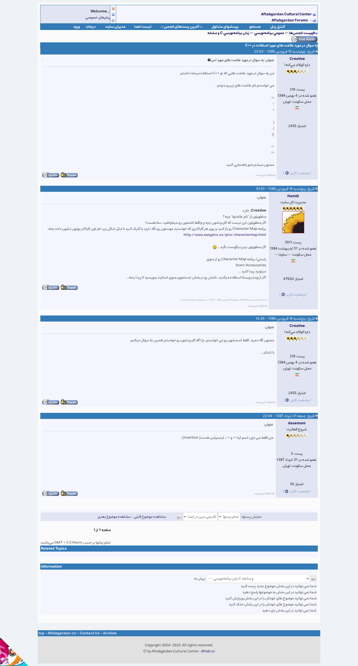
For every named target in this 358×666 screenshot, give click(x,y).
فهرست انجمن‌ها (302, 33)
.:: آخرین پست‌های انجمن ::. (181, 26)
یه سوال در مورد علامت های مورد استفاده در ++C (281, 45)
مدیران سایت (115, 26)
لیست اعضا (142, 26)
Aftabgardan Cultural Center (286, 14)
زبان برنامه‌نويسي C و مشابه (228, 33)
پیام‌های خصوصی (97, 17)
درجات (91, 26)
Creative (297, 59)
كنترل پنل (277, 26)
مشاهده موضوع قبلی (150, 516)
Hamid (293, 196)
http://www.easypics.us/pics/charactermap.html (225, 234)
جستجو (255, 26)
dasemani (296, 423)
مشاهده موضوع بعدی (114, 516)
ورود (76, 26)
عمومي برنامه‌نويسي (269, 33)
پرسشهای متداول (225, 26)
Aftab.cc (208, 651)
